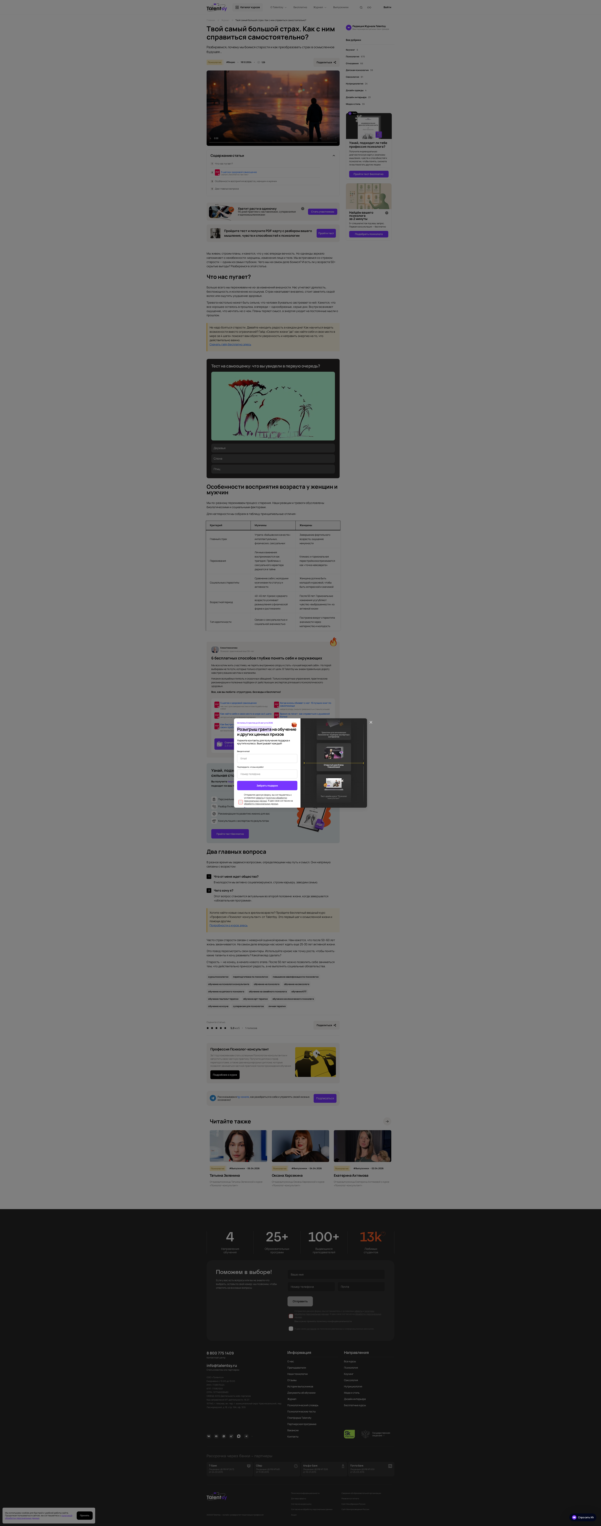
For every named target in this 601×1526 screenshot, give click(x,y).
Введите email (243, 751)
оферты (260, 797)
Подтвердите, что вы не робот (250, 767)
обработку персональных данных (261, 803)
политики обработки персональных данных (265, 799)
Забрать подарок (267, 785)
